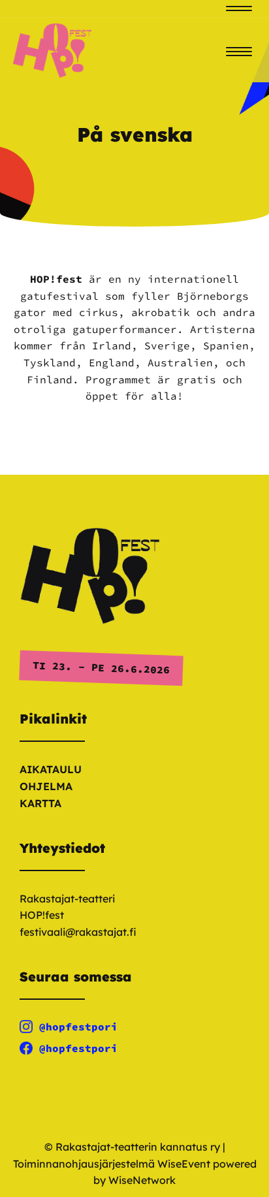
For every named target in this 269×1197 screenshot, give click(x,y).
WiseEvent (183, 1163)
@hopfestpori (78, 1026)
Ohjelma (46, 786)
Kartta (40, 803)
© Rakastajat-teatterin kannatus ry (132, 1146)
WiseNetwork (142, 1180)
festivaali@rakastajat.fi (78, 931)
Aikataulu (51, 769)
